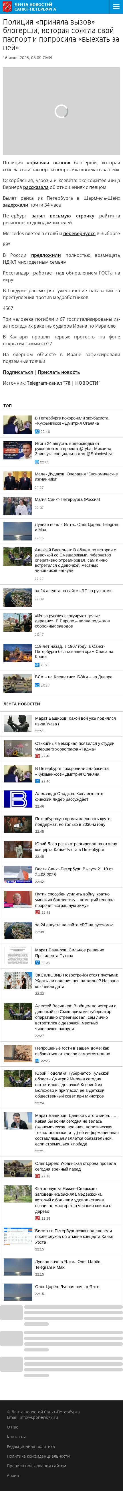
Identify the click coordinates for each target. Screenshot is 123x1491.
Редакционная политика (31, 1446)
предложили (46, 255)
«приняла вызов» (48, 163)
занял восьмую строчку (63, 216)
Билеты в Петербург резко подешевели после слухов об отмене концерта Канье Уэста (74, 1236)
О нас (12, 1427)
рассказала (36, 187)
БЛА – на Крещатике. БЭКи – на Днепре (73, 677)
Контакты (16, 1436)
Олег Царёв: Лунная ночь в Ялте (67, 1286)
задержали (15, 205)
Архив (13, 1475)
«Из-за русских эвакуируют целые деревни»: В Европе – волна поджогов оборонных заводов (72, 621)
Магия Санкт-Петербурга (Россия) (67, 499)
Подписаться (18, 372)
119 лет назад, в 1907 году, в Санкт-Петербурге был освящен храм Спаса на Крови (74, 651)
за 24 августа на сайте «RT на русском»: (74, 590)
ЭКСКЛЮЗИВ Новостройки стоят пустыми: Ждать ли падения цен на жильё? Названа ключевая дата (77, 981)
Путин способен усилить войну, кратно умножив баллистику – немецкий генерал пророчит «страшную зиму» (75, 900)
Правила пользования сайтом (36, 1465)
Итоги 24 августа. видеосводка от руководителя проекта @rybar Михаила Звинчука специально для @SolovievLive (74, 448)
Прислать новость (59, 372)
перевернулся (79, 233)
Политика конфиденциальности (38, 1456)
